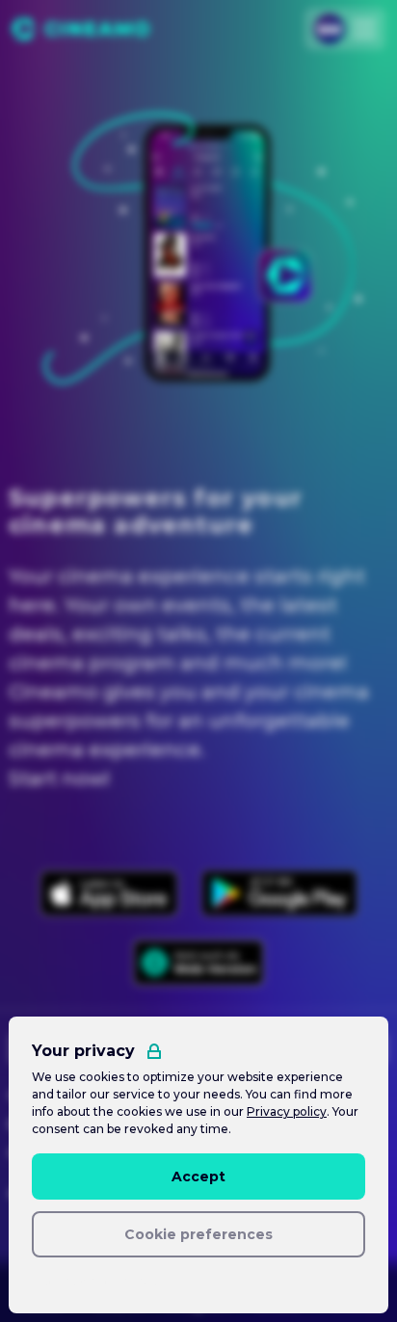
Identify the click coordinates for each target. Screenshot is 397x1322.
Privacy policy (287, 1111)
